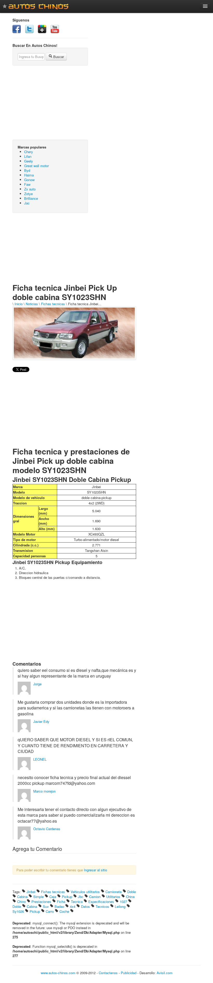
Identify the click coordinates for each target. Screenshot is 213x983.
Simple (38, 896)
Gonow (29, 179)
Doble (131, 891)
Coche (64, 911)
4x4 (72, 906)
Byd (27, 170)
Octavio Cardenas (46, 828)
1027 (123, 901)
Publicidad (128, 972)
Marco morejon (44, 791)
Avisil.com (164, 972)
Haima (29, 175)
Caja (52, 896)
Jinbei (30, 891)
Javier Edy (41, 721)
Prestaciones (41, 901)
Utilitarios (113, 896)
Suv (46, 906)
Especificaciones (101, 901)
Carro (50, 911)
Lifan (27, 156)
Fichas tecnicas (53, 303)
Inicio (19, 303)
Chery (28, 151)
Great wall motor (36, 165)
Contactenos (108, 972)
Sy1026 (18, 911)
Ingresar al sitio (95, 869)
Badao (59, 906)
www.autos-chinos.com (58, 972)
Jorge (37, 683)
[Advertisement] (50, 250)
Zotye (28, 193)
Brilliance (31, 198)
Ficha (61, 901)
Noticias (32, 303)
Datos (85, 906)
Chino (21, 901)
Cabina (22, 896)
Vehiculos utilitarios (85, 891)
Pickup (67, 896)
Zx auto (30, 189)
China (130, 896)
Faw (27, 184)
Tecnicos (102, 906)
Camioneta (113, 891)
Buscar (58, 56)
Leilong (120, 906)
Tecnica (77, 901)
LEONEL (39, 759)
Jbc (80, 896)
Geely (28, 161)
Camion (95, 896)
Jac (27, 203)
